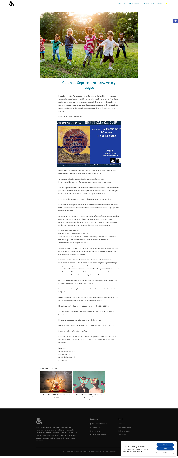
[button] (175, 21)
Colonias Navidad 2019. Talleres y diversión (56, 395)
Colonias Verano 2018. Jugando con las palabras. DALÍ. (89, 396)
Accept (165, 445)
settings (140, 451)
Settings (165, 453)
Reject (165, 449)
